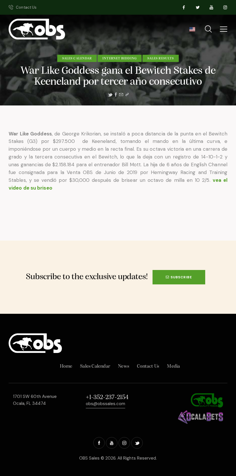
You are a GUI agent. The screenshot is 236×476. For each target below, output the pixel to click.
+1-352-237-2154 (107, 397)
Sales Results (160, 58)
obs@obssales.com (105, 404)
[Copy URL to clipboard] (127, 95)
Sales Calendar (77, 58)
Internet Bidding (119, 58)
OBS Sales (89, 458)
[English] (192, 31)
